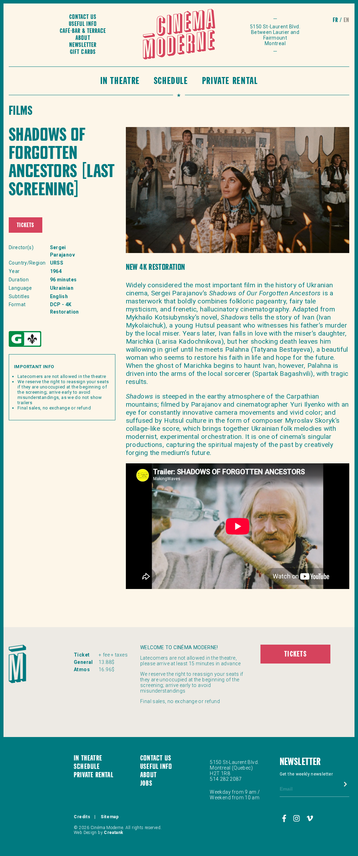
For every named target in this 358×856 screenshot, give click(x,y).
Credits (82, 816)
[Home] (179, 35)
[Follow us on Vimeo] (310, 818)
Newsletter (82, 45)
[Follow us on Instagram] (297, 818)
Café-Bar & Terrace (83, 31)
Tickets (25, 226)
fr (335, 20)
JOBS (146, 783)
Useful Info (83, 24)
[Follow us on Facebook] (285, 818)
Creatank (113, 832)
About (83, 38)
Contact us (82, 17)
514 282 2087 (226, 779)
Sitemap (110, 816)
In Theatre (120, 81)
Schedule (171, 81)
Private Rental (230, 81)
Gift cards (82, 52)
